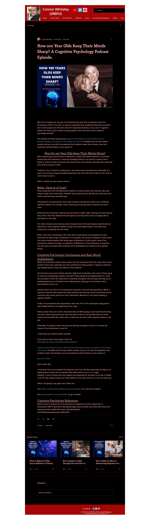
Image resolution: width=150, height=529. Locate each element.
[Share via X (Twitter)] (43, 419)
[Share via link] (53, 419)
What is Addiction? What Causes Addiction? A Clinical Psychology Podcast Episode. (41, 462)
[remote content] (75, 115)
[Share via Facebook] (38, 419)
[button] (120, 25)
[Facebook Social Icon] (93, 509)
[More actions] (111, 39)
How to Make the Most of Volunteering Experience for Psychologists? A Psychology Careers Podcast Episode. (107, 462)
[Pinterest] (85, 10)
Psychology (30, 25)
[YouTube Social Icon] (99, 509)
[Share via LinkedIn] (48, 419)
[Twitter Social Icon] (80, 10)
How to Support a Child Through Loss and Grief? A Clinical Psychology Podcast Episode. (74, 462)
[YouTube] (75, 10)
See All (121, 437)
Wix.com (109, 512)
